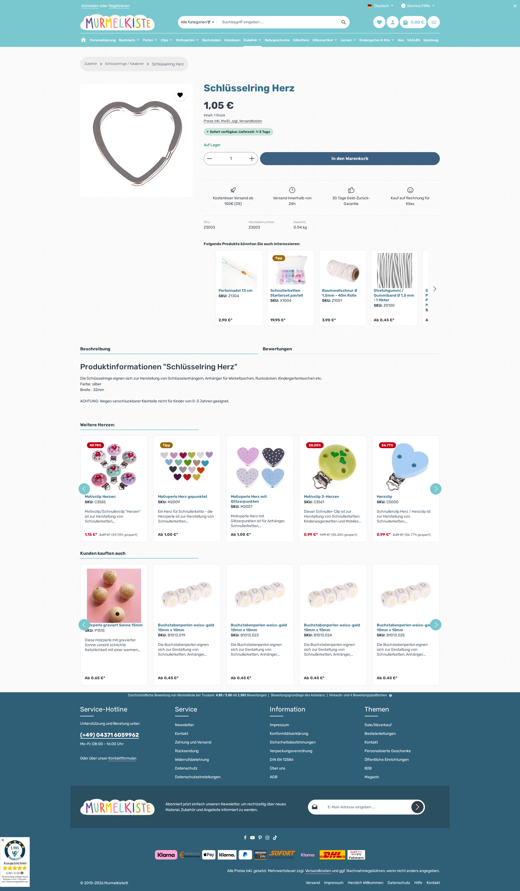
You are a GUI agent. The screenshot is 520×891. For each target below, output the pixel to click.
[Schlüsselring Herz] (136, 140)
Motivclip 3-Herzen (321, 496)
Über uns (277, 768)
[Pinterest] (260, 837)
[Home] (83, 40)
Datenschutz (186, 768)
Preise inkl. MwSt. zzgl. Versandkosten (233, 121)
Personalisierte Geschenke (388, 751)
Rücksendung (187, 751)
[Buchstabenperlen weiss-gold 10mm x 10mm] (187, 596)
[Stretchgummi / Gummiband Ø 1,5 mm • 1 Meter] (394, 270)
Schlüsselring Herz (168, 64)
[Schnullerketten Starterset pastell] (291, 270)
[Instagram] (268, 837)
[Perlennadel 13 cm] (239, 270)
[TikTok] (275, 837)
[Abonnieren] (417, 807)
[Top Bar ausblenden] (515, 6)
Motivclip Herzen (100, 496)
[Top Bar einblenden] (434, 22)
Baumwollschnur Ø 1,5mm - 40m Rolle (339, 293)
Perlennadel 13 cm (235, 290)
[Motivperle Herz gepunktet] (187, 467)
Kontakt (181, 733)
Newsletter (184, 725)
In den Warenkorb (350, 158)
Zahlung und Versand (193, 742)
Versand (313, 882)
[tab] (169, 349)
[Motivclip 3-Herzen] (333, 467)
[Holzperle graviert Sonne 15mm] (114, 596)
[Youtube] (253, 837)
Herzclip (384, 496)
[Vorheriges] (84, 489)
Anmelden (90, 6)
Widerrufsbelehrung (192, 759)
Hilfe (418, 882)
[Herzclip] (406, 467)
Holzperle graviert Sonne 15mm (114, 625)
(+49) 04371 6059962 (109, 735)
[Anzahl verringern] (209, 158)
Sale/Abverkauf (378, 725)
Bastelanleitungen (380, 733)
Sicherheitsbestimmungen (293, 742)
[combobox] (277, 22)
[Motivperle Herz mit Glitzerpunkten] (260, 467)
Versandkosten (318, 870)
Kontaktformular (122, 758)
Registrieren (119, 6)
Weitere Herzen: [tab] (97, 424)
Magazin (372, 777)
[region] (136, 140)
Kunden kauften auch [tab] (102, 553)
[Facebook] (245, 837)
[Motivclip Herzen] (114, 467)
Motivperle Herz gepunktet (182, 496)
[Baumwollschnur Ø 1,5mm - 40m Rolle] (342, 270)
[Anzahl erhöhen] (252, 158)
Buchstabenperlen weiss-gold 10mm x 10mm (186, 627)
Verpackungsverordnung (291, 751)
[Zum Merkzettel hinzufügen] (180, 95)
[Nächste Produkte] (435, 289)
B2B (368, 768)
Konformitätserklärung (289, 733)
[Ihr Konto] (392, 22)
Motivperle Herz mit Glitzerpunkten (249, 499)
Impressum (279, 725)
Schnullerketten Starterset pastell (286, 293)
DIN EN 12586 (281, 759)
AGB (273, 777)
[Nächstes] (435, 489)
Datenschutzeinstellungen (197, 777)
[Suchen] (344, 22)
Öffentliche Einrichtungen (387, 759)
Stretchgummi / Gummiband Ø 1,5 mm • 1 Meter (394, 295)
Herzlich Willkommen (365, 882)
